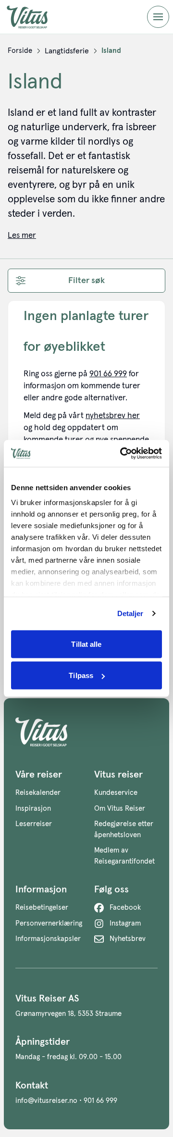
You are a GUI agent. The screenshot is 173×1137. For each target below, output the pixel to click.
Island (111, 50)
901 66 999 (108, 374)
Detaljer (130, 613)
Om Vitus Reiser (119, 808)
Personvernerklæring (48, 923)
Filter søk (86, 280)
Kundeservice (115, 792)
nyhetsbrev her (113, 416)
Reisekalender (38, 792)
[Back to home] (86, 731)
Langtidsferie (67, 51)
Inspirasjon (33, 808)
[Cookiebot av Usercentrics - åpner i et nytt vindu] (122, 453)
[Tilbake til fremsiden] (34, 17)
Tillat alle (86, 644)
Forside (20, 50)
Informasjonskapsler (48, 938)
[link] (20, 51)
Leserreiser (33, 824)
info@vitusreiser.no (46, 1100)
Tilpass (81, 675)
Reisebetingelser (41, 907)
